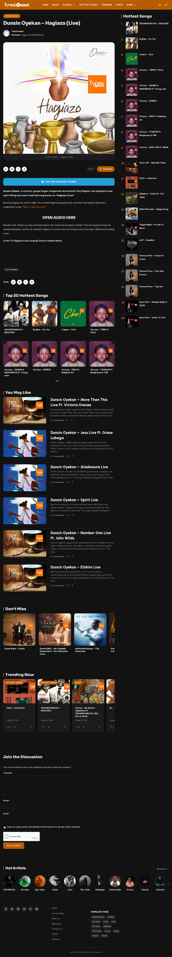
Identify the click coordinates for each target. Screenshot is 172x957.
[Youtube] (24, 909)
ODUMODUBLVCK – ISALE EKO (51, 709)
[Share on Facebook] (24, 169)
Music (55, 4)
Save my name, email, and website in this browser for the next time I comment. (44, 827)
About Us (56, 918)
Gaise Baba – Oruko (14, 648)
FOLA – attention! (15, 708)
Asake (105, 922)
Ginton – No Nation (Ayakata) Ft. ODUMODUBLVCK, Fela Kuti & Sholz (86, 712)
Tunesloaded (17, 31)
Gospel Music (12, 16)
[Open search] (159, 5)
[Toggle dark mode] (166, 5)
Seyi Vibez (96, 922)
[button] (18, 169)
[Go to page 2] (59, 381)
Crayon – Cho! (69, 329)
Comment (107, 169)
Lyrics (119, 4)
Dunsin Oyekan (11, 270)
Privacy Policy (58, 913)
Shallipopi (107, 926)
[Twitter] (12, 909)
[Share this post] (30, 726)
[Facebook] (5, 909)
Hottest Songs (88, 4)
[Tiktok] (30, 909)
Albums (67, 4)
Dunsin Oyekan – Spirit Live (74, 500)
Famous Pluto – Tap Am (151, 286)
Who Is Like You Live (34, 207)
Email (6, 814)
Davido (116, 931)
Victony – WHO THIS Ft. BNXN (153, 147)
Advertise (56, 924)
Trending (106, 4)
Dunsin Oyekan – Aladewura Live (79, 467)
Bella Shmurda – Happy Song (153, 209)
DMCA (55, 934)
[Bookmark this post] (71, 419)
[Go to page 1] (56, 381)
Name (6, 800)
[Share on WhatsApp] (5, 169)
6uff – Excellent (147, 240)
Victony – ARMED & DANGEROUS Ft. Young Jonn (15, 372)
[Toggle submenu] (74, 5)
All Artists (161, 869)
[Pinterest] (36, 909)
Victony (107, 931)
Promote (55, 939)
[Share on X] (12, 169)
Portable (111, 917)
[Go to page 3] (61, 381)
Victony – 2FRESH (42, 369)
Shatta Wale (96, 931)
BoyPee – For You (41, 329)
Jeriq (113, 922)
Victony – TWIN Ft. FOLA (151, 70)
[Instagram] (18, 909)
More (130, 4)
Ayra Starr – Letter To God (152, 317)
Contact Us (57, 929)
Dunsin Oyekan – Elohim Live (76, 567)
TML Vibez (96, 926)
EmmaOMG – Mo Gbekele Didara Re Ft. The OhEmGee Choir (54, 651)
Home (45, 4)
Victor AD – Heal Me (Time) (152, 163)
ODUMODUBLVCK (98, 917)
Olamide (95, 936)
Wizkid (104, 936)
